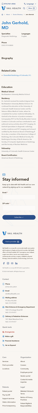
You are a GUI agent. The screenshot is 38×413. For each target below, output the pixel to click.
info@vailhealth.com (12, 294)
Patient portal (7, 391)
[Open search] (24, 8)
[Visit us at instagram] (8, 263)
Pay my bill (6, 395)
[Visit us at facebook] (3, 263)
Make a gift (9, 336)
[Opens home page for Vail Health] (11, 8)
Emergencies (9, 332)
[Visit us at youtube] (12, 263)
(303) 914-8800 (7, 45)
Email (5, 193)
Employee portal (26, 372)
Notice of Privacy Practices (26, 398)
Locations (5, 369)
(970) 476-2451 (11, 287)
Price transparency (9, 406)
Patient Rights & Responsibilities (26, 404)
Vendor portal (25, 376)
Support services (8, 398)
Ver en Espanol (10, 345)
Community (24, 369)
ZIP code (6, 203)
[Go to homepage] (2, 14)
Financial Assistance (12, 341)
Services (5, 361)
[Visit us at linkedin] (16, 263)
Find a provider (7, 365)
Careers (23, 365)
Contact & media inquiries (26, 381)
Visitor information (9, 402)
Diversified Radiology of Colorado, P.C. (17, 75)
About (22, 361)
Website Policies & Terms (27, 392)
